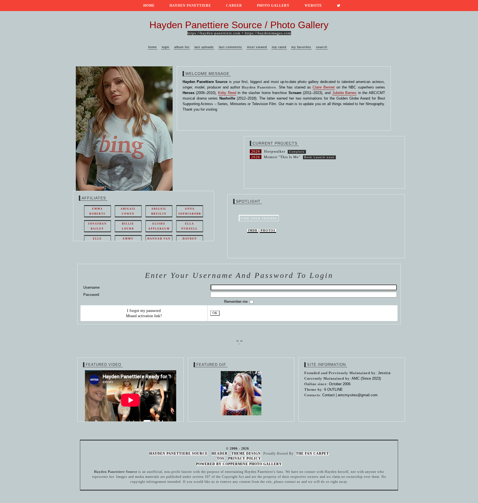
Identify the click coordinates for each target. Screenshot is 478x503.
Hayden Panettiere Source (178, 453)
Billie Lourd (128, 226)
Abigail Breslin (159, 211)
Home (149, 5)
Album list (181, 47)
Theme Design (246, 453)
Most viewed (257, 47)
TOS (220, 458)
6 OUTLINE (333, 389)
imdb (252, 230)
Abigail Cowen (128, 211)
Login (165, 47)
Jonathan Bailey (97, 226)
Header (220, 453)
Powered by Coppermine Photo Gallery (239, 464)
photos (268, 230)
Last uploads (204, 47)
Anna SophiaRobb (189, 211)
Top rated (279, 47)
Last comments (230, 47)
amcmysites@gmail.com (358, 395)
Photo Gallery (273, 5)
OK (214, 313)
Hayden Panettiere (190, 5)
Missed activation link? (144, 316)
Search (321, 47)
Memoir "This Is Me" (282, 157)
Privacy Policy (244, 458)
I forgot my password (144, 310)
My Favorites (301, 47)
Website (313, 5)
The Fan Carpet (312, 453)
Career (234, 5)
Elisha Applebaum (159, 226)
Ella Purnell (189, 226)
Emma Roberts (97, 211)
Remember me (236, 301)
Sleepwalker (274, 151)
